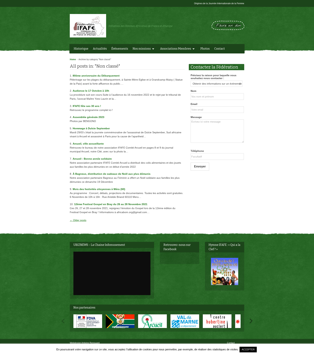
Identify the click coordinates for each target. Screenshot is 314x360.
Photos (205, 48)
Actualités (100, 48)
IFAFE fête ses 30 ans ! (87, 106)
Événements (119, 48)
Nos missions (141, 49)
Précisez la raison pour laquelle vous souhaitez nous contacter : (213, 77)
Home (73, 59)
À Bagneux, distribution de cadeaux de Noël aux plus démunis (111, 173)
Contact (219, 48)
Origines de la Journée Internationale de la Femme (219, 3)
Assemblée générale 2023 (88, 117)
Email (194, 104)
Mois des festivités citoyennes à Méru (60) (99, 189)
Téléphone (197, 150)
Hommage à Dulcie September (91, 128)
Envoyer (200, 166)
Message (196, 117)
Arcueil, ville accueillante (88, 143)
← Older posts (78, 220)
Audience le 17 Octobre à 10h (91, 90)
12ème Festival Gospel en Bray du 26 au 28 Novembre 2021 (110, 204)
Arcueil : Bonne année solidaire (92, 158)
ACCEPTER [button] (248, 349)
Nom (193, 90)
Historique (81, 48)
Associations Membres (174, 49)
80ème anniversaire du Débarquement (96, 75)
